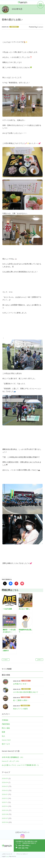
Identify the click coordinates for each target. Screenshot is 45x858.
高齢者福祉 (6, 724)
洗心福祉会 (7, 856)
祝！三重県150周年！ (21, 700)
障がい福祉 (6, 728)
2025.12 (5, 798)
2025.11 (4, 802)
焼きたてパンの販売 (20, 709)
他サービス (6, 744)
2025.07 (5, 818)
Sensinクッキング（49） (11, 761)
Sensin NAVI (6, 740)
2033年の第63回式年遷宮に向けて (25, 692)
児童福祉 (5, 720)
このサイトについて (7, 854)
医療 (3, 732)
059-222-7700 (23, 845)
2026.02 (5, 790)
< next (5, 659)
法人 (3, 736)
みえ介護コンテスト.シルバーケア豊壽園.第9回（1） (21, 765)
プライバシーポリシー (22, 854)
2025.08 (5, 814)
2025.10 (5, 806)
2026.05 (5, 778)
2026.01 (5, 794)
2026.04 (5, 782)
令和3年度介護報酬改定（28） (13, 757)
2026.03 (5, 786)
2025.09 (5, 810)
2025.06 (5, 822)
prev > (40, 659)
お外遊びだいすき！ (20, 684)
